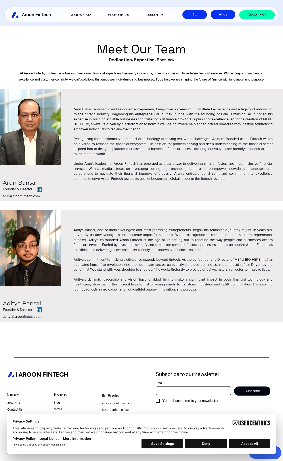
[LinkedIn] (39, 189)
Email (160, 382)
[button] (81, 15)
